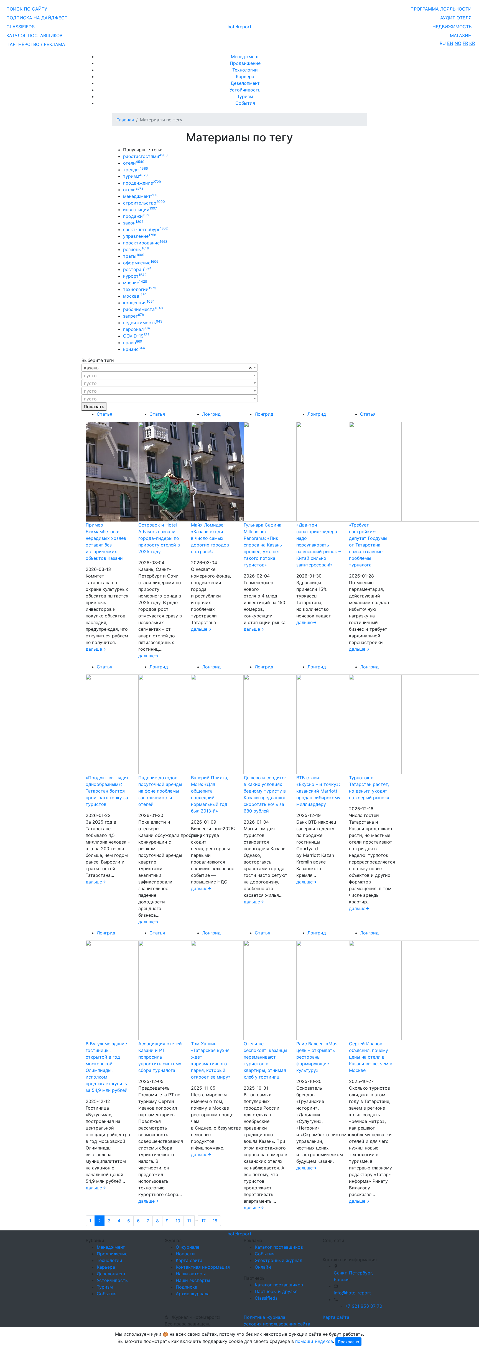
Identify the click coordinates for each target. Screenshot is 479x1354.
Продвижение (245, 63)
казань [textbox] (91, 368)
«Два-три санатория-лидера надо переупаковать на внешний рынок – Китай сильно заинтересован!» (318, 545)
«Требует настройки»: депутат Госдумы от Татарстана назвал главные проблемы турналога (368, 545)
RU (443, 43)
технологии (139, 289)
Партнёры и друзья (276, 1291)
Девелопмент (245, 83)
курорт (134, 276)
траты (133, 256)
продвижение (142, 183)
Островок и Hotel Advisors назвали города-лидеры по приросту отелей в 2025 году (159, 538)
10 (177, 1220)
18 (215, 1220)
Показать (94, 406)
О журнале (187, 1247)
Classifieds (266, 1298)
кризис (134, 349)
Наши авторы (191, 1273)
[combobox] (169, 367)
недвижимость (142, 322)
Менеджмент (245, 56)
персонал (136, 329)
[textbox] (170, 375)
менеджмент (141, 196)
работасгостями (145, 156)
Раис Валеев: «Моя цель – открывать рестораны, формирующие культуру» (317, 1057)
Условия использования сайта (277, 1324)
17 (203, 1220)
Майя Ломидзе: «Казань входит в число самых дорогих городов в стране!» (210, 538)
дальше (94, 649)
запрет (133, 316)
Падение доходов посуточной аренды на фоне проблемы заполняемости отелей (160, 791)
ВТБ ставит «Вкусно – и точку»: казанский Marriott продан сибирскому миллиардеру (318, 791)
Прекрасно (348, 1341)
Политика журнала (264, 1317)
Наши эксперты (193, 1280)
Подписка (186, 1287)
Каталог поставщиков (279, 1247)
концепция (139, 302)
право (132, 342)
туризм (135, 176)
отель (133, 189)
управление (139, 236)
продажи (136, 216)
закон (133, 223)
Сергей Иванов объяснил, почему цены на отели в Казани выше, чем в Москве (370, 1057)
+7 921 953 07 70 (363, 1306)
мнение (135, 282)
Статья (104, 414)
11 (189, 1220)
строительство (144, 203)
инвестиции (140, 209)
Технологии (245, 70)
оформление (140, 262)
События (245, 103)
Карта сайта (189, 1260)
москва (135, 296)
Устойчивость (245, 90)
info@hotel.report (352, 1293)
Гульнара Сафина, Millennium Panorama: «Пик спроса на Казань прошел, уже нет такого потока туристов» (263, 545)
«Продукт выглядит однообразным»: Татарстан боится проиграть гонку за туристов (107, 791)
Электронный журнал (278, 1260)
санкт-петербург (145, 229)
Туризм (245, 96)
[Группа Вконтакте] (326, 1247)
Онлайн (263, 1267)
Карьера (245, 76)
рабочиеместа (143, 309)
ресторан (137, 269)
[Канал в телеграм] (324, 1247)
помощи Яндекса (314, 1341)
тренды (135, 169)
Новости (185, 1253)
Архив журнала (193, 1293)
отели (133, 163)
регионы (136, 249)
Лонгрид (211, 414)
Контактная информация (203, 1267)
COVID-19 (136, 336)
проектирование (145, 243)
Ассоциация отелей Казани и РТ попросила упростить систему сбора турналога (160, 1057)
